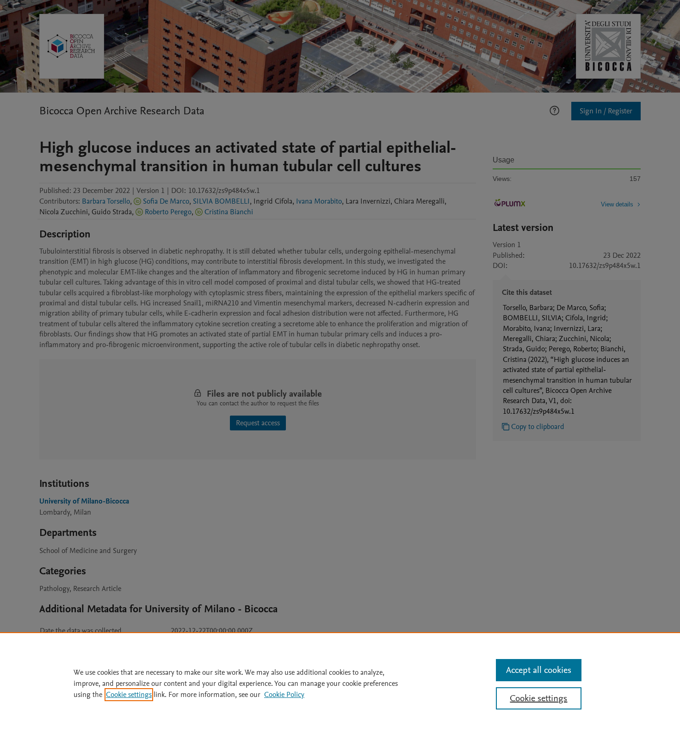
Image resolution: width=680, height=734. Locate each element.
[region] (340, 683)
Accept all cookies (538, 670)
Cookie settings (129, 695)
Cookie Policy (284, 695)
